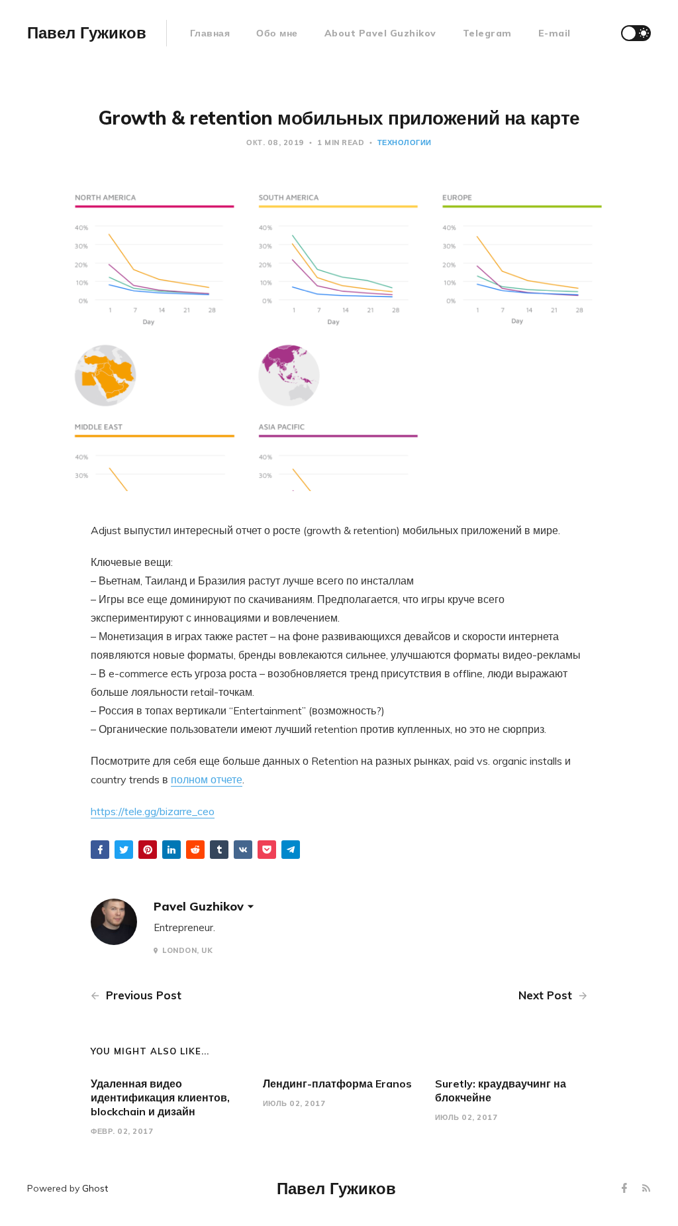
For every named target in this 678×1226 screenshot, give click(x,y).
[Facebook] (626, 1188)
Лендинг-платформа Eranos (337, 1083)
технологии (404, 142)
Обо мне (277, 33)
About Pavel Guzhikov (380, 33)
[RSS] (646, 1188)
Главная (210, 33)
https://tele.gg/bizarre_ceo (153, 811)
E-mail (554, 33)
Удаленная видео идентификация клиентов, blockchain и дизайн (160, 1097)
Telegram (487, 33)
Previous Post (142, 995)
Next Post (546, 995)
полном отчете (206, 779)
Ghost (95, 1188)
